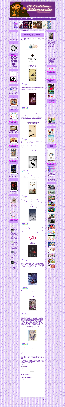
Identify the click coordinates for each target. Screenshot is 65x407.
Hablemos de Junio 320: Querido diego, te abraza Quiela (14, 231)
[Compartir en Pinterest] (33, 371)
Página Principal (33, 399)
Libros (26, 19)
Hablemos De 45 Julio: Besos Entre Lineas (15, 242)
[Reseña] (16, 28)
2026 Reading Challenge (14, 87)
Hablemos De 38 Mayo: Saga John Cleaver (15, 263)
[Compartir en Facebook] (32, 371)
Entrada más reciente (24, 399)
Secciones (43, 19)
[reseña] (21, 28)
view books (16, 92)
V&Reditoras (37, 372)
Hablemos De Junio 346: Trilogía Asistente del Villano (14, 253)
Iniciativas (50, 19)
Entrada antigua (42, 399)
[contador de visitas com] (51, 69)
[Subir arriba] (64, 405)
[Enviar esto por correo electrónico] (30, 371)
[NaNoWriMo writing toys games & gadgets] (13, 105)
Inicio (14, 19)
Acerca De (20, 19)
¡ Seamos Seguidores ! (15, 225)
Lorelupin (13, 88)
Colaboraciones (34, 19)
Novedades (32, 372)
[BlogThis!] (31, 371)
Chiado (25, 372)
